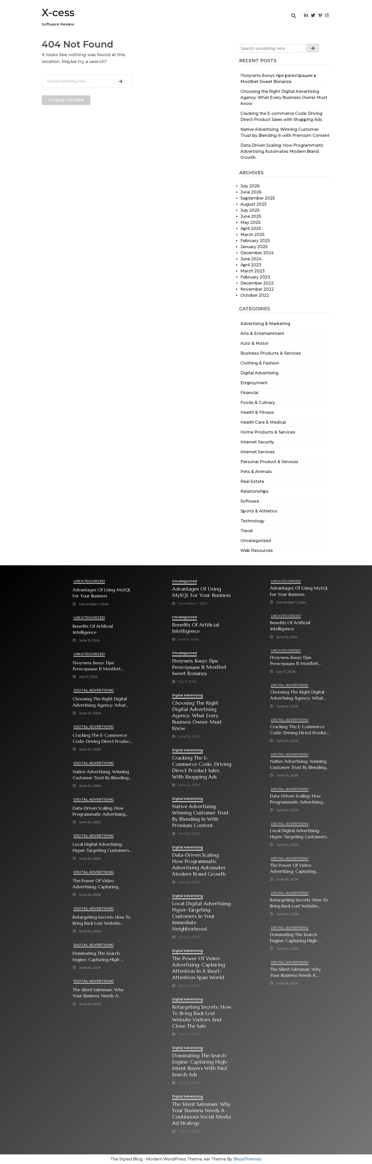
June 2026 (250, 192)
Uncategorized (255, 540)
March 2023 (252, 271)
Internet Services (257, 451)
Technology (252, 521)
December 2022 (257, 283)
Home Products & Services (267, 432)
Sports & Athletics (258, 511)
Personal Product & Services (269, 461)
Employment (253, 382)
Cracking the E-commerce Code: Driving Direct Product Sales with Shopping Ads (102, 738)
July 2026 (250, 186)
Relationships (254, 491)
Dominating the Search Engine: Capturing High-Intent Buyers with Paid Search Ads (97, 956)
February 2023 (255, 277)
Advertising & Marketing (265, 323)
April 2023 (250, 265)
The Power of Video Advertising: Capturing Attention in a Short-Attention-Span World (95, 884)
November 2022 (257, 289)
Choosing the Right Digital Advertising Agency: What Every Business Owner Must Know (283, 97)
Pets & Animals (256, 471)
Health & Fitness (257, 412)
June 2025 (250, 216)
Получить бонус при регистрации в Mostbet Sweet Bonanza (97, 666)
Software (249, 501)
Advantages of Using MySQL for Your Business (102, 593)
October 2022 (254, 295)
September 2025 (257, 198)
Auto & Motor (254, 343)
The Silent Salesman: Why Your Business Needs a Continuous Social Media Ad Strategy (101, 993)
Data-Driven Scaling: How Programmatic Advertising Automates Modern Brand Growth (281, 151)
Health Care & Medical (263, 422)
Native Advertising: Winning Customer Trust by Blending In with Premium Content (101, 775)
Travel (246, 530)
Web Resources (256, 550)
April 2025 (250, 228)
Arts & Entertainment (262, 333)
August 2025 (253, 204)
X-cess (58, 12)
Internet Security (257, 442)
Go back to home (66, 100)
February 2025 (255, 240)
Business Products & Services (270, 353)
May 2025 (250, 222)
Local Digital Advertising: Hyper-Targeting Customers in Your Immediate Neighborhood (101, 847)
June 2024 (251, 258)
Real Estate (252, 481)
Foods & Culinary (257, 402)
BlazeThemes (247, 1159)
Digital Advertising (259, 373)
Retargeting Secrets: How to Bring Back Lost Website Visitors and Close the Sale (101, 920)
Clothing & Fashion (259, 363)
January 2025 (253, 246)
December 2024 (257, 252)
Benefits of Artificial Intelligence (93, 629)
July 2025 (249, 210)
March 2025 (252, 234)
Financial (249, 392)
